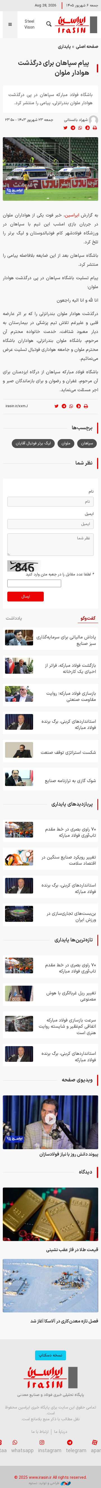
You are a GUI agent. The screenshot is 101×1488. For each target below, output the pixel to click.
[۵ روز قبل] (19, 914)
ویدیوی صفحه (77, 1080)
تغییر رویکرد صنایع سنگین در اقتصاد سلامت (69, 860)
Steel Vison (29, 25)
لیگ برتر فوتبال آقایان (33, 443)
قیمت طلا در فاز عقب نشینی (72, 1250)
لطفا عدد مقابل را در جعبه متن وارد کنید (60, 574)
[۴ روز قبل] (19, 778)
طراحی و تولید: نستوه (44, 1483)
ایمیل (89, 514)
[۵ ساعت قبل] (50, 1285)
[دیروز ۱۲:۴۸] (19, 993)
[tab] (88, 618)
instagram (49, 1451)
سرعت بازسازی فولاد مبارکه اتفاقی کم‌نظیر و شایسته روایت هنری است (67, 1026)
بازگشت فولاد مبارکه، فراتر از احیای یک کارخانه (70, 668)
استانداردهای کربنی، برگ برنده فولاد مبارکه (69, 724)
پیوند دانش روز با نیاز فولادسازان (68, 1154)
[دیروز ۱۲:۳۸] (19, 1024)
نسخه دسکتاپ (50, 1355)
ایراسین (75, 25)
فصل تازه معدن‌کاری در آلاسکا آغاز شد (64, 1321)
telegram (76, 1451)
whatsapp (22, 1451)
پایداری (64, 46)
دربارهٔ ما (60, 1432)
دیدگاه (85, 1172)
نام (91, 492)
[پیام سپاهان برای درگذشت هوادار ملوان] (50, 169)
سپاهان (87, 443)
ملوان (65, 443)
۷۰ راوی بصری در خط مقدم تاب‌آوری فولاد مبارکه (70, 832)
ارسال (25, 597)
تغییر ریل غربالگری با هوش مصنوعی (71, 996)
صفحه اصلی (87, 46)
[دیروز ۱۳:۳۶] (19, 830)
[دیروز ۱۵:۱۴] (19, 637)
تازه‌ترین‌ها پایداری (73, 940)
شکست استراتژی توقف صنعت (68, 752)
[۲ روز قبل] (19, 665)
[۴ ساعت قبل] (50, 1214)
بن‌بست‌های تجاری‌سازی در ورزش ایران (71, 916)
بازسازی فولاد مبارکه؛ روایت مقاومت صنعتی (71, 696)
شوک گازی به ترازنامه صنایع (70, 781)
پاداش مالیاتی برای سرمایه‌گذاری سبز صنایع (66, 640)
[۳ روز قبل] (19, 694)
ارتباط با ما (40, 1432)
